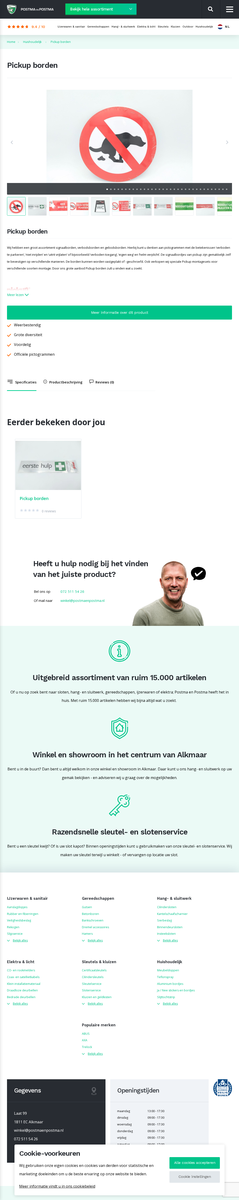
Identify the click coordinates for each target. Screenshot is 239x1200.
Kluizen (175, 26)
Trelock (87, 1047)
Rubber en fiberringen (22, 914)
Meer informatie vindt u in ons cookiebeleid (57, 1186)
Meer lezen (16, 295)
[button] (11, 142)
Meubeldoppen (168, 970)
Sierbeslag (164, 920)
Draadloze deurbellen (22, 990)
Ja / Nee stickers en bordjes (176, 990)
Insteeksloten (166, 934)
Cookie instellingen (195, 1176)
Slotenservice (91, 990)
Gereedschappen (98, 26)
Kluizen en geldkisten (97, 997)
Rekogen (13, 927)
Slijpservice (15, 934)
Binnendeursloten (170, 927)
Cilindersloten (166, 907)
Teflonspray (165, 977)
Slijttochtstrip (166, 997)
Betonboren (90, 914)
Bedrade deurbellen (21, 997)
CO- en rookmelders (21, 970)
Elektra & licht (146, 26)
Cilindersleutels (92, 977)
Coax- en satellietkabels (23, 977)
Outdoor (188, 26)
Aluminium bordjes (170, 984)
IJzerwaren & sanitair (71, 26)
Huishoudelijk (204, 26)
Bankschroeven (92, 920)
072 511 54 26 (72, 591)
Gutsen (87, 907)
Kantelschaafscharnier (172, 914)
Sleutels (163, 26)
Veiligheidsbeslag (19, 920)
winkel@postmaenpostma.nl (82, 600)
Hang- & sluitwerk (123, 26)
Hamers (87, 934)
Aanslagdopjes (17, 907)
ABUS (86, 1034)
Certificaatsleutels (94, 970)
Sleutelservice (92, 984)
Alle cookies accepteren (194, 1162)
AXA (84, 1040)
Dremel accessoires (95, 927)
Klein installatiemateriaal (23, 984)
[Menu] (229, 9)
